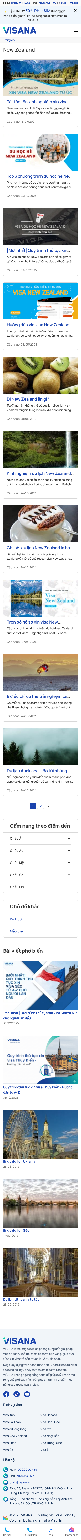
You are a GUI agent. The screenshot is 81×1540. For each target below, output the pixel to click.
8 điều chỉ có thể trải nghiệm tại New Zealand (37, 699)
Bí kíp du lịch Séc (16, 1230)
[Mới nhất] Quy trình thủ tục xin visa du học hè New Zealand (37, 253)
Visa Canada (48, 1415)
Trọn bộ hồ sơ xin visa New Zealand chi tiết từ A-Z (32, 624)
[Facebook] (6, 1394)
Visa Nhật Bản (49, 1436)
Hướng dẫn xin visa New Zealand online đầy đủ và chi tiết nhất (38, 327)
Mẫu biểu (17, 931)
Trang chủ (9, 40)
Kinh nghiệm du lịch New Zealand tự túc (39, 476)
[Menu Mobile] (74, 30)
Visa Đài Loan (12, 1422)
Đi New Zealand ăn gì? (28, 399)
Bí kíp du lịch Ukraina (19, 1161)
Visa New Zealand (15, 1436)
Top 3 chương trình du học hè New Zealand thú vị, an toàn (39, 178)
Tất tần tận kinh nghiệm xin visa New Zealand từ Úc (37, 104)
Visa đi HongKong (14, 1429)
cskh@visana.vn (20, 1482)
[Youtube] (27, 1394)
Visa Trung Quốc (51, 1443)
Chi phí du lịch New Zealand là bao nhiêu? (39, 550)
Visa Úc (8, 1450)
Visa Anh (9, 1415)
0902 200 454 (21, 3)
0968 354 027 (46, 3)
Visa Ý (44, 1450)
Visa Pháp (9, 1443)
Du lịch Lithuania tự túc (21, 1299)
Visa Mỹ (45, 1429)
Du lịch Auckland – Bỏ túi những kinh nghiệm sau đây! (37, 773)
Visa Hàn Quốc (50, 1422)
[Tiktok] (17, 1394)
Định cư (16, 919)
